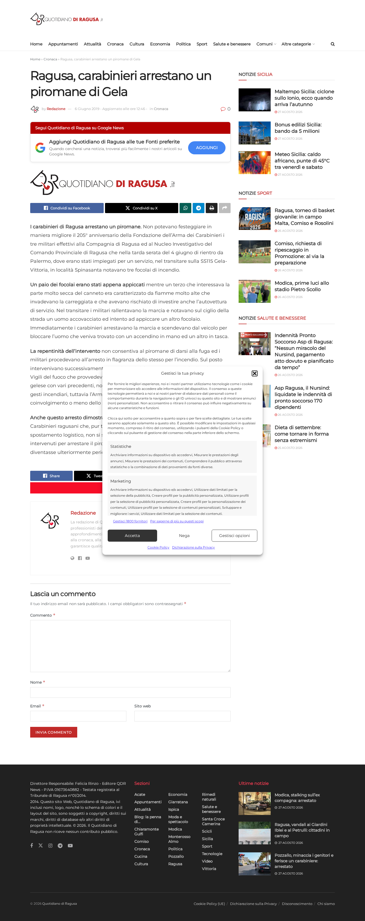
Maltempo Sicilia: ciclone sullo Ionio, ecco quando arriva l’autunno (304, 98)
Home (36, 43)
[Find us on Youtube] (70, 846)
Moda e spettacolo (178, 819)
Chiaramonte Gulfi (146, 831)
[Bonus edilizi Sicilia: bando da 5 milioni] (255, 133)
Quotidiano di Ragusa (59, 904)
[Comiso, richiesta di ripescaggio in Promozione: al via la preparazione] (255, 251)
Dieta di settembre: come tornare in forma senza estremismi (302, 434)
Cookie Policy (158, 548)
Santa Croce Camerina (213, 821)
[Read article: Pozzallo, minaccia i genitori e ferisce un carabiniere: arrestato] (255, 863)
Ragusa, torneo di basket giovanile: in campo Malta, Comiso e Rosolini (305, 216)
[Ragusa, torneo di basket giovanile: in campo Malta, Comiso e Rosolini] (255, 218)
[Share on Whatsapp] (185, 208)
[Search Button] (333, 44)
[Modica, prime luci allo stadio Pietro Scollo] (255, 291)
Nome (37, 682)
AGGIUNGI (207, 147)
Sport (202, 43)
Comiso (141, 841)
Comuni (265, 43)
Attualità (92, 43)
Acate (139, 794)
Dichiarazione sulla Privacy (193, 548)
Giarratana (178, 801)
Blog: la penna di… (147, 819)
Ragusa (175, 863)
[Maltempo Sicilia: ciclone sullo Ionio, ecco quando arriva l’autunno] (255, 99)
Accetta (132, 535)
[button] (254, 373)
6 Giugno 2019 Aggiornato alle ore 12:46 (111, 109)
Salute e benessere (232, 43)
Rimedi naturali (209, 797)
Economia (160, 43)
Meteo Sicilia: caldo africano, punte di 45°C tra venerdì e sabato (302, 160)
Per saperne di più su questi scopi (177, 521)
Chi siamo (326, 904)
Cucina (140, 856)
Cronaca (115, 43)
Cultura (137, 43)
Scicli (207, 831)
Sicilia (207, 838)
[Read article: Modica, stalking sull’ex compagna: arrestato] (255, 803)
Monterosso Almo (179, 839)
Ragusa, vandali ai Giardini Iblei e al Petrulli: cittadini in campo (302, 830)
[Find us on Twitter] (40, 845)
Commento (43, 615)
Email (37, 705)
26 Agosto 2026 (290, 231)
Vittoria (209, 868)
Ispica (173, 809)
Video (207, 861)
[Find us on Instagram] (50, 846)
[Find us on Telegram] (60, 846)
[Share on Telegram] (198, 208)
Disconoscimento (297, 904)
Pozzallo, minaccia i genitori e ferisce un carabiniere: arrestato (304, 861)
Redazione (56, 109)
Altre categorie (296, 43)
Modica (175, 829)
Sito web (142, 706)
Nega (184, 535)
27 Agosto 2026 (289, 112)
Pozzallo (176, 856)
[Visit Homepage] (66, 19)
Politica (183, 43)
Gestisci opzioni (234, 535)
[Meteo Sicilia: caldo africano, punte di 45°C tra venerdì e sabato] (255, 162)
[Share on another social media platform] (225, 208)
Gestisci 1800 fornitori (130, 521)
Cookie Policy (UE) (209, 904)
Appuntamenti (63, 43)
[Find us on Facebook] (31, 846)
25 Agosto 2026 (289, 448)
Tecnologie (212, 853)
